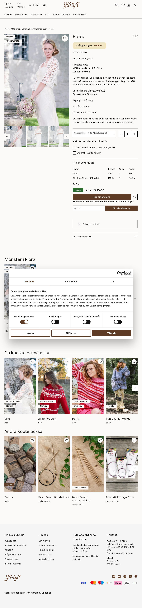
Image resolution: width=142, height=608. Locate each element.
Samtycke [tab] (29, 281)
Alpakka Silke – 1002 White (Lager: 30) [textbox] (91, 133)
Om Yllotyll (44, 541)
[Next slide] (66, 136)
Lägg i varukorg (101, 197)
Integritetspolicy (13, 563)
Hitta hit (76, 559)
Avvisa (30, 333)
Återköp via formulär (15, 545)
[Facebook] (113, 576)
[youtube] (136, 576)
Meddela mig (123, 208)
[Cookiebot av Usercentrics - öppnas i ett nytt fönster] (119, 273)
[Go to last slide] (7, 136)
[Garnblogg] (119, 576)
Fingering (92, 94)
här (96, 556)
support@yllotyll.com (124, 553)
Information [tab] (71, 281)
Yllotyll (7, 29)
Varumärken (79, 14)
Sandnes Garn (40, 29)
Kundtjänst (10, 541)
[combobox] (94, 134)
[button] (15, 136)
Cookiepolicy (11, 559)
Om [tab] (112, 281)
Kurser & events (61, 14)
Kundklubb (33, 5)
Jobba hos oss (46, 559)
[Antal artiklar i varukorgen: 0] (135, 5)
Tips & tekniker (46, 550)
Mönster (16, 29)
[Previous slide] (7, 298)
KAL (44, 5)
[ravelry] (130, 576)
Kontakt (8, 550)
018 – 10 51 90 (120, 541)
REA (47, 14)
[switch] (55, 322)
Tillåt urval (71, 333)
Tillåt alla (111, 333)
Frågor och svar (13, 554)
